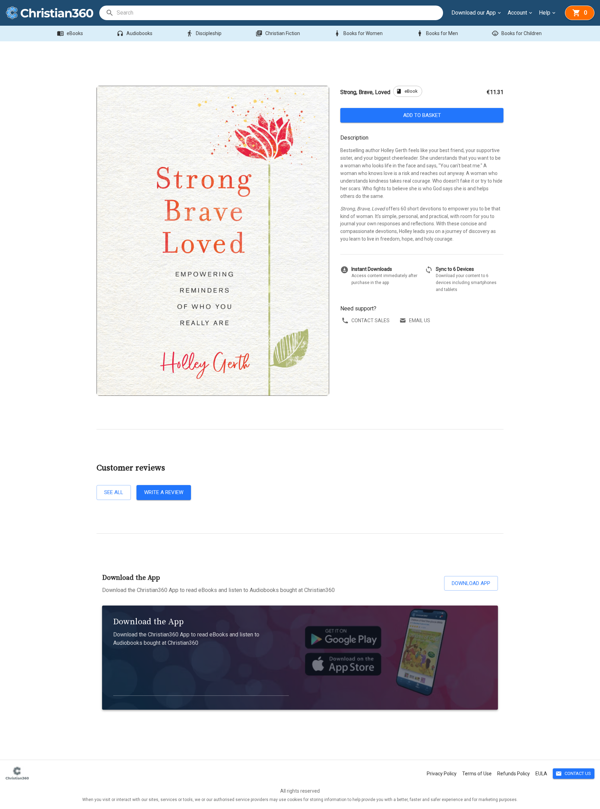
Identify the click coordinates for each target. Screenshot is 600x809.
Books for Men (437, 33)
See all (113, 492)
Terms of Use (477, 773)
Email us (419, 320)
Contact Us (573, 773)
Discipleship (204, 33)
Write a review (163, 492)
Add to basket (422, 115)
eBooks (70, 33)
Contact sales (370, 320)
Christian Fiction (278, 33)
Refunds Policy (513, 773)
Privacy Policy (442, 773)
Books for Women (358, 33)
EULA (541, 773)
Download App (471, 583)
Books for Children (517, 33)
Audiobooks (134, 33)
